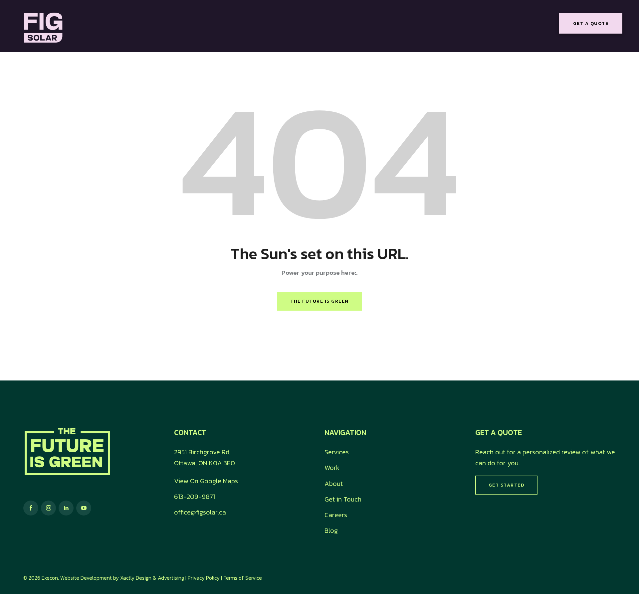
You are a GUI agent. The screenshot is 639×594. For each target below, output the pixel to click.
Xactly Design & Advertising (152, 578)
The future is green (319, 301)
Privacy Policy (204, 578)
